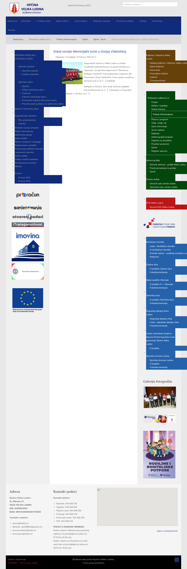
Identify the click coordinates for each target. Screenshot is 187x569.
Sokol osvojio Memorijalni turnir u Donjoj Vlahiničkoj (89, 51)
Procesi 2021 (24, 177)
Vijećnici (25, 86)
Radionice (154, 257)
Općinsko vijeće (25, 82)
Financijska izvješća (159, 73)
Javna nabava (157, 130)
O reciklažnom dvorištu (160, 250)
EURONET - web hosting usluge (23, 563)
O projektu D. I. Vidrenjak (161, 284)
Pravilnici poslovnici (160, 144)
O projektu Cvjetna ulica (161, 269)
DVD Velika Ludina (154, 203)
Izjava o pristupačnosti (167, 531)
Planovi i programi (159, 119)
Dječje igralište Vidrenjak (157, 280)
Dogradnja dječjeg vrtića (161, 319)
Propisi (154, 102)
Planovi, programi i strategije (28, 142)
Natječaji (155, 133)
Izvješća (22, 123)
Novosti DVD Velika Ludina (162, 207)
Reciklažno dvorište (155, 242)
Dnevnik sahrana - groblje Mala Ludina (168, 164)
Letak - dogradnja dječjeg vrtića (164, 322)
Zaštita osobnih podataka (26, 159)
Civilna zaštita (21, 156)
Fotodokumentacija (158, 272)
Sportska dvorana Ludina (157, 356)
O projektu (154, 348)
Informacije (155, 70)
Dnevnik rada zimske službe (163, 183)
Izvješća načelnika (30, 74)
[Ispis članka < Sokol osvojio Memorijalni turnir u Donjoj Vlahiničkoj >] (133, 57)
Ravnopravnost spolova (25, 163)
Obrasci (18, 166)
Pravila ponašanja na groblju (163, 168)
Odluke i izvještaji (159, 105)
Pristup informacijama (163, 114)
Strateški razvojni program (27, 128)
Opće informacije (159, 126)
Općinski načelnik (26, 66)
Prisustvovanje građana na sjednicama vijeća (43, 104)
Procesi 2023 (24, 181)
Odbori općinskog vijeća (33, 90)
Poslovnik (26, 93)
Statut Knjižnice (157, 66)
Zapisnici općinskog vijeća (34, 97)
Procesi (18, 173)
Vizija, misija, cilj (158, 123)
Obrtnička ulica (153, 295)
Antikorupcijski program (162, 137)
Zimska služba (152, 179)
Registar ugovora (159, 151)
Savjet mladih (21, 138)
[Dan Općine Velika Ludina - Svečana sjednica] (160, 397)
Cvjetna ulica (152, 264)
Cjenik (154, 147)
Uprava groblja (153, 160)
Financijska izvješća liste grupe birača (39, 100)
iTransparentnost (157, 80)
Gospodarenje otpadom (26, 116)
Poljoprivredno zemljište (26, 145)
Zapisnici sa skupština (161, 140)
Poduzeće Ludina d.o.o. (159, 98)
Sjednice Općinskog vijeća (27, 109)
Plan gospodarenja (27, 120)
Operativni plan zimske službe (163, 187)
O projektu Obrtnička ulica (162, 300)
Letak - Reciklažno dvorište (162, 246)
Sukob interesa (158, 109)
